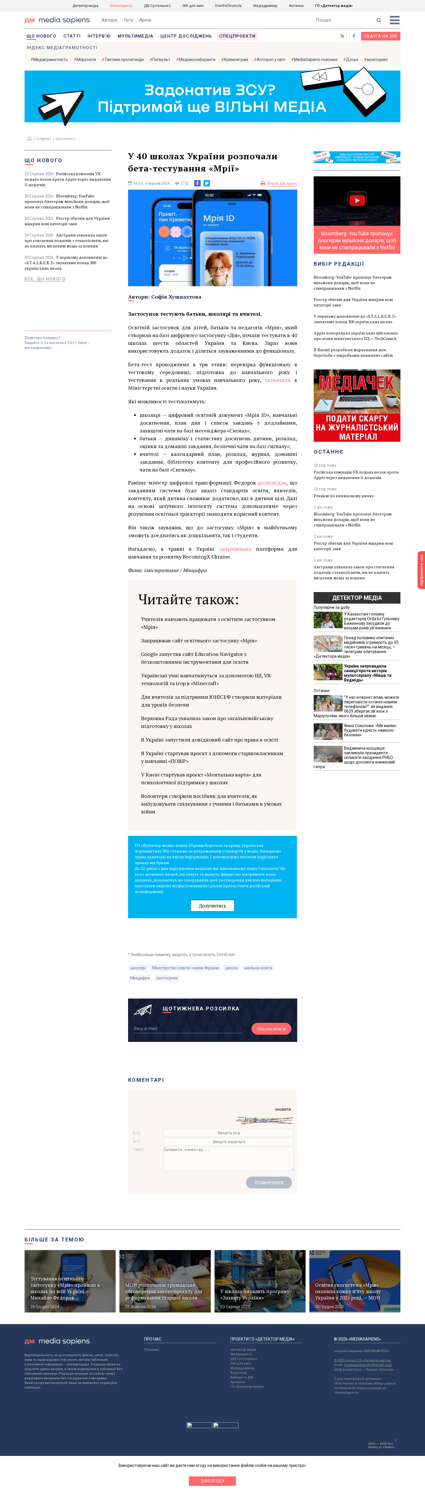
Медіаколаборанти (197, 59)
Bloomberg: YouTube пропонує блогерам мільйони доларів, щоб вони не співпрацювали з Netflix (67, 201)
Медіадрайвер (265, 6)
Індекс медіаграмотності (62, 47)
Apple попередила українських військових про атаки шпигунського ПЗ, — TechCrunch (356, 335)
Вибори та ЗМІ (241, 1377)
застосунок (167, 978)
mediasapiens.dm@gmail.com (368, 1365)
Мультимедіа (136, 36)
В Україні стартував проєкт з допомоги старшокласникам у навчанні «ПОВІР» (212, 757)
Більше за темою (55, 1239)
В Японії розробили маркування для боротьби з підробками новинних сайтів (353, 352)
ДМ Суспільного (157, 6)
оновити (283, 1109)
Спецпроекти (237, 36)
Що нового (41, 36)
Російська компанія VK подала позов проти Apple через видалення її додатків (68, 179)
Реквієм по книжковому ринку (344, 495)
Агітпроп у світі (271, 59)
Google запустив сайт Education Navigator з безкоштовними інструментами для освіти (195, 657)
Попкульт (161, 59)
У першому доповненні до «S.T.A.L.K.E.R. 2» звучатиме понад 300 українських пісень (66, 262)
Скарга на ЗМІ (380, 36)
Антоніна (296, 6)
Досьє (352, 59)
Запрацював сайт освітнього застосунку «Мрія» (199, 640)
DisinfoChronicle (228, 6)
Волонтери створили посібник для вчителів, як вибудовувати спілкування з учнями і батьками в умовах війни (211, 803)
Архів (145, 20)
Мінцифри (140, 978)
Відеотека (238, 1373)
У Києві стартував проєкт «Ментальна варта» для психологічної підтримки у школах (201, 778)
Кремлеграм (236, 59)
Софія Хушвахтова (176, 296)
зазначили (278, 379)
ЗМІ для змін (193, 6)
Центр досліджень (186, 36)
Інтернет (43, 138)
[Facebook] (197, 183)
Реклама (151, 1350)
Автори (109, 20)
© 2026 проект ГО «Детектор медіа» (362, 1360)
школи (232, 968)
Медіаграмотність (50, 59)
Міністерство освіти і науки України (185, 968)
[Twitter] (207, 183)
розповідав (272, 482)
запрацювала (235, 548)
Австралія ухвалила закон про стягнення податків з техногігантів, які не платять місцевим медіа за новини (66, 240)
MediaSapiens (121, 6)
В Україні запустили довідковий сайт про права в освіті (209, 739)
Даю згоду (213, 1481)
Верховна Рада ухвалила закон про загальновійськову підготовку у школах (207, 722)
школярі (138, 968)
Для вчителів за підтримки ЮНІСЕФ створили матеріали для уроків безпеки (211, 700)
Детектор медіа (85, 6)
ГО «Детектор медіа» (334, 6)
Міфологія (86, 59)
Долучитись (212, 905)
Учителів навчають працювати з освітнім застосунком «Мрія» (208, 622)
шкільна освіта (258, 968)
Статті (72, 36)
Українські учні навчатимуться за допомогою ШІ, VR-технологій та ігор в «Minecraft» (207, 679)
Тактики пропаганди (124, 59)
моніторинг (377, 59)
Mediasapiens (241, 1354)
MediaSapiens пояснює (315, 59)
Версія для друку (282, 183)
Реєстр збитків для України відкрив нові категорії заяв (67, 220)
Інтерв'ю (99, 36)
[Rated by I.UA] (199, 1426)
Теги (128, 20)
